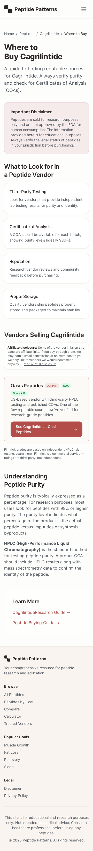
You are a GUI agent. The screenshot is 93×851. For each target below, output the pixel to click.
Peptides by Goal (18, 702)
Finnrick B (19, 393)
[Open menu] (84, 9)
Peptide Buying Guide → (36, 622)
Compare (12, 709)
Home (9, 33)
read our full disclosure (40, 364)
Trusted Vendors (18, 723)
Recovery (12, 759)
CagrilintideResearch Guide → (41, 612)
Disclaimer (12, 788)
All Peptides (14, 694)
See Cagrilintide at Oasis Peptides (37, 429)
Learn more (24, 453)
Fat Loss (11, 752)
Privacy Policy (16, 795)
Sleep (9, 766)
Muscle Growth (16, 745)
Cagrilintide (49, 33)
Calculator (12, 716)
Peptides (26, 33)
